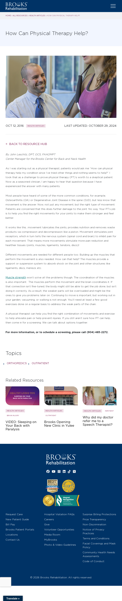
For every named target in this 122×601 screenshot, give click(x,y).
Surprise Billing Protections (99, 514)
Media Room (52, 534)
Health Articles (37, 15)
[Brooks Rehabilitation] (61, 459)
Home (8, 15)
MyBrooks (50, 539)
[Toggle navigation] (113, 6)
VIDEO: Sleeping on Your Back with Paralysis (21, 425)
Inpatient (109, 411)
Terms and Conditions (96, 538)
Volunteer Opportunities (59, 529)
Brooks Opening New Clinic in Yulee (59, 423)
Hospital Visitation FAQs (59, 514)
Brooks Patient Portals (20, 529)
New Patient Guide (17, 519)
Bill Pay (10, 524)
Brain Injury (13, 415)
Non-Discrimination (94, 524)
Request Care (14, 514)
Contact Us (13, 539)
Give (47, 524)
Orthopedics (17, 363)
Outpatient (40, 363)
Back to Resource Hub (28, 144)
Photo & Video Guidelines (60, 544)
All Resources (20, 15)
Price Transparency (94, 519)
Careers (49, 519)
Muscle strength (16, 277)
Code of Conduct (93, 561)
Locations (12, 534)
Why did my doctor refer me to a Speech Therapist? (98, 421)
